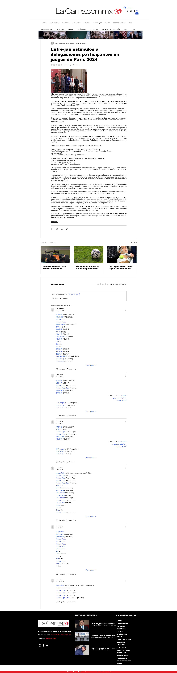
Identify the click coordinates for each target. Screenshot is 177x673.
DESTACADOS (122, 623)
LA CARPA (121, 645)
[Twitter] (47, 645)
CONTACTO (121, 647)
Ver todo (134, 242)
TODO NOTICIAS (123, 650)
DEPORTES (94, 29)
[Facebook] (43, 645)
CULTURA (121, 642)
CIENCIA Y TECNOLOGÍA (111, 29)
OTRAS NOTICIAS (124, 639)
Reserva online (122, 655)
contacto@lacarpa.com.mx (61, 635)
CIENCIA (120, 631)
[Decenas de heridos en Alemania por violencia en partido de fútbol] (88, 254)
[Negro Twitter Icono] (128, 11)
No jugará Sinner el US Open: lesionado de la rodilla (120, 267)
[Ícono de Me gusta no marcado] (57, 369)
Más (125, 29)
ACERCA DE (121, 653)
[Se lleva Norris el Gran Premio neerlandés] (55, 254)
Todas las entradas (46, 29)
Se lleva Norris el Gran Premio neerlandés (54, 267)
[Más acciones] (125, 43)
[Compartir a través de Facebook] (52, 229)
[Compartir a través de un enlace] (67, 229)
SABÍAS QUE (82, 29)
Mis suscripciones (124, 661)
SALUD (70, 29)
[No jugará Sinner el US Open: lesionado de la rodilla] (122, 254)
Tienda (119, 663)
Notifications (122, 658)
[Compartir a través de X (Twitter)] (57, 229)
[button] (137, 12)
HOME (119, 621)
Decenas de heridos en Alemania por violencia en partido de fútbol (87, 267)
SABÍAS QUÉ (122, 634)
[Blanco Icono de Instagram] (39, 645)
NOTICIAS (60, 29)
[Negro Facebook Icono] (134, 11)
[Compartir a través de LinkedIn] (62, 229)
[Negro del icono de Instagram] (131, 11)
